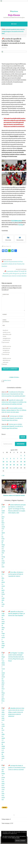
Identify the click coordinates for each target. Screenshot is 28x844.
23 (24, 464)
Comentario (5, 295)
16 (24, 461)
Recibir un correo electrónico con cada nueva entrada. (7, 361)
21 (17, 464)
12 (10, 461)
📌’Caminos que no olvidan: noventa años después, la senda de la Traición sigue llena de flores (12, 418)
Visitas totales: (6, 819)
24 (3, 468)
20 (14, 464)
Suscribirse (20, 444)
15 (21, 461)
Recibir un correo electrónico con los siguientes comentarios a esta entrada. (7, 350)
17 (3, 464)
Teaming (20, 224)
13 (14, 461)
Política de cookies (16, 837)
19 (10, 464)
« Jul (3, 475)
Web (3, 325)
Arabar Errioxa (14, 377)
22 (21, 464)
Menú (15, 24)
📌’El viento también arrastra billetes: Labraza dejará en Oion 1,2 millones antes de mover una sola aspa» (14, 410)
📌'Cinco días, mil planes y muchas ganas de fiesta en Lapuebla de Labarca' (15, 574)
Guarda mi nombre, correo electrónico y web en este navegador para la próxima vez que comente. (7, 336)
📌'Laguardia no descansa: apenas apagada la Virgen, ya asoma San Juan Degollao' (16, 613)
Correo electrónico (5, 321)
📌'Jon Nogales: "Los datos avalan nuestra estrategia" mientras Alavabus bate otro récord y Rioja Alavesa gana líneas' (16, 657)
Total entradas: (6, 823)
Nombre (4, 314)
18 (7, 464)
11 (7, 461)
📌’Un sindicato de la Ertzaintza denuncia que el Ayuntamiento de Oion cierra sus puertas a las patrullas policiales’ (13, 394)
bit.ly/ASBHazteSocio (16, 220)
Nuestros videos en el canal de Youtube (14, 495)
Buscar (4, 434)
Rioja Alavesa (14, 15)
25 (7, 468)
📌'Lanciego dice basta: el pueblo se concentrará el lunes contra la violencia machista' (16, 767)
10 (3, 461)
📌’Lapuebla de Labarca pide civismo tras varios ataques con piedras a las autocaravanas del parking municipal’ (14, 402)
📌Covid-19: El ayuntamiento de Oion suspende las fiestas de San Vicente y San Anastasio (13, 263)
